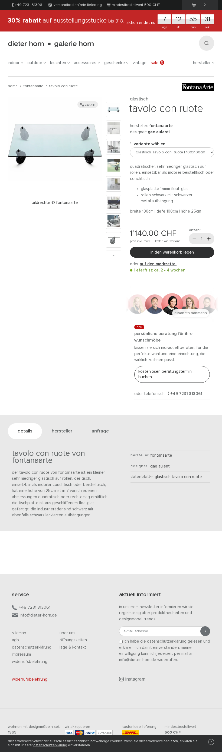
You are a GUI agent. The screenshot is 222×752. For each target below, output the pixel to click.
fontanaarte (33, 86)
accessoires (85, 63)
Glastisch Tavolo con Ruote (177, 477)
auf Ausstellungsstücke (66, 20)
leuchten (58, 63)
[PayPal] (90, 732)
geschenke (114, 63)
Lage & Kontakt (73, 647)
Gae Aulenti (158, 132)
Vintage (139, 63)
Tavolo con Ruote (63, 86)
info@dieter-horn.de (38, 615)
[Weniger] (194, 238)
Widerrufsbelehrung (29, 662)
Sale (154, 63)
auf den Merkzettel (158, 264)
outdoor (34, 63)
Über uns (67, 633)
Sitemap (19, 633)
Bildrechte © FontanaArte (55, 203)
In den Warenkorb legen (172, 252)
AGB (15, 640)
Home (13, 86)
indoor (13, 63)
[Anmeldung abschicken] (205, 631)
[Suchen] (206, 43)
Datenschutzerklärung (31, 647)
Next (113, 255)
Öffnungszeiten (73, 640)
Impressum (21, 654)
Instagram (135, 679)
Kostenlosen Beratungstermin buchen (165, 374)
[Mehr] (208, 238)
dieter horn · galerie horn (51, 44)
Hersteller (202, 63)
